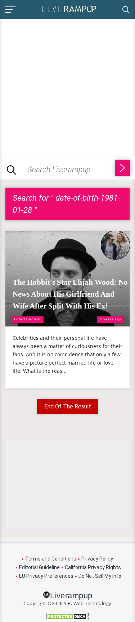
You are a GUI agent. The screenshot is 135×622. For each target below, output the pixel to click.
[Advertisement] (67, 86)
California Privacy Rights (93, 567)
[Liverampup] (69, 8)
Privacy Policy (97, 559)
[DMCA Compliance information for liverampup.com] (67, 616)
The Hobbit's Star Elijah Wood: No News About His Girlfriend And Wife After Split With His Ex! (70, 294)
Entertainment (27, 318)
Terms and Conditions (50, 559)
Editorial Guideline (39, 567)
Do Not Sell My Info (99, 576)
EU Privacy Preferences (46, 576)
